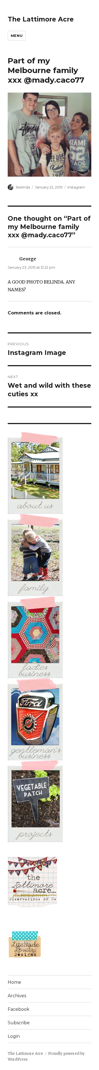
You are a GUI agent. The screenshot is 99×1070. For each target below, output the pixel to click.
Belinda (23, 187)
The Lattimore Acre (41, 19)
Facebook (18, 1009)
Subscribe (19, 1022)
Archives (17, 995)
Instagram (76, 187)
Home (14, 982)
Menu (17, 35)
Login (14, 1036)
